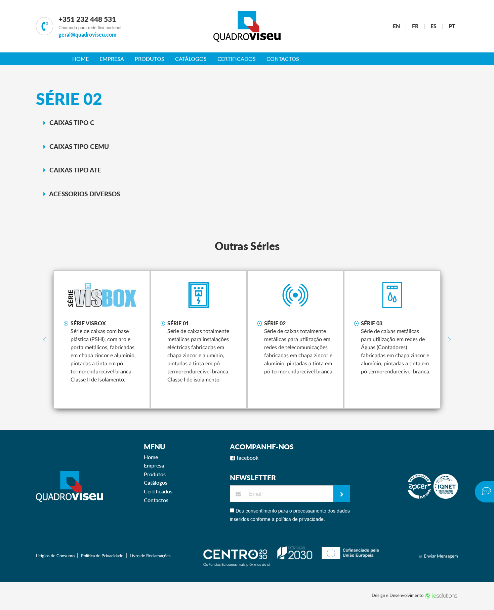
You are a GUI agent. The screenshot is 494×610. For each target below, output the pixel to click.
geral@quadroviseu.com (87, 34)
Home (80, 58)
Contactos (282, 58)
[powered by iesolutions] (441, 596)
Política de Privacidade (102, 556)
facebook (246, 458)
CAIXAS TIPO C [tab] (71, 122)
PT (452, 26)
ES (433, 26)
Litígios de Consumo (56, 556)
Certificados (236, 58)
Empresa (111, 58)
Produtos (149, 58)
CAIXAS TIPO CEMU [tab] (78, 146)
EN (396, 26)
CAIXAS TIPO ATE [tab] (74, 170)
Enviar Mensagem (440, 556)
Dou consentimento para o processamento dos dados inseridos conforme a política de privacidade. (290, 514)
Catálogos (191, 58)
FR (415, 26)
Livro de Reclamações (150, 556)
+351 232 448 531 (87, 19)
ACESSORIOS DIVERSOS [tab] (84, 194)
